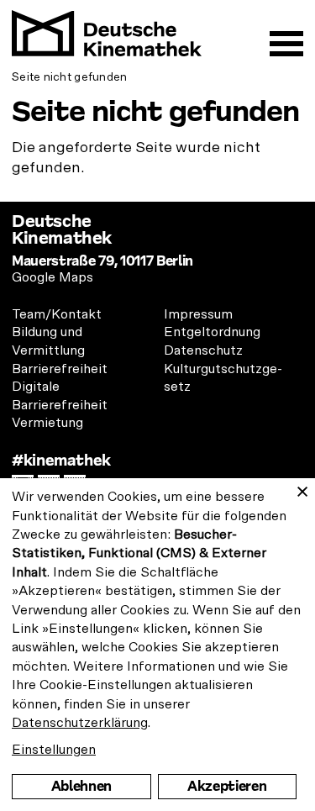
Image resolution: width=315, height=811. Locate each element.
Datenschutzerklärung (80, 722)
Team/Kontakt (57, 314)
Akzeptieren (226, 786)
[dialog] (157, 644)
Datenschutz (203, 350)
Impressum (198, 314)
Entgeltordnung (212, 332)
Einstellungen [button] (54, 749)
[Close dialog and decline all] (302, 488)
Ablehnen (81, 786)
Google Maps (52, 277)
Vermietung (47, 422)
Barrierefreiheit (60, 369)
